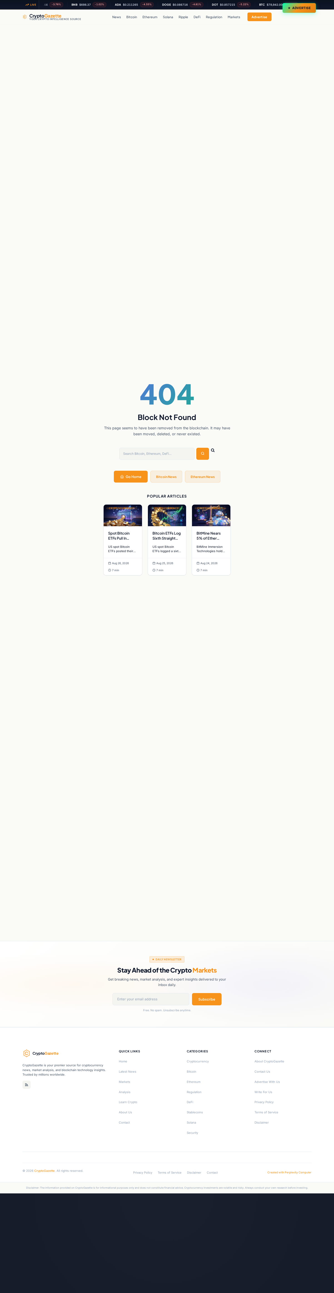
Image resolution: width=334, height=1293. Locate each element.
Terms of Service (266, 1112)
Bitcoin (131, 17)
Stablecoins (195, 1112)
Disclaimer (261, 1122)
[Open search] (307, 16)
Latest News (127, 1071)
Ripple (183, 17)
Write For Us (263, 1092)
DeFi (197, 17)
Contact (124, 1122)
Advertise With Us (267, 1082)
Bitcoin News (166, 477)
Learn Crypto (128, 1102)
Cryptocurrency (198, 1061)
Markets (234, 17)
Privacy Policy (264, 1102)
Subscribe (206, 999)
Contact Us (262, 1071)
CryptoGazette (44, 1170)
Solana (168, 17)
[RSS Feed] (26, 1085)
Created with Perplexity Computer (289, 1172)
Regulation (214, 17)
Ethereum (149, 17)
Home (123, 1061)
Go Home (133, 476)
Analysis (124, 1092)
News (116, 17)
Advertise (301, 8)
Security (192, 1133)
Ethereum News (203, 477)
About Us (125, 1112)
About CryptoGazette (269, 1061)
